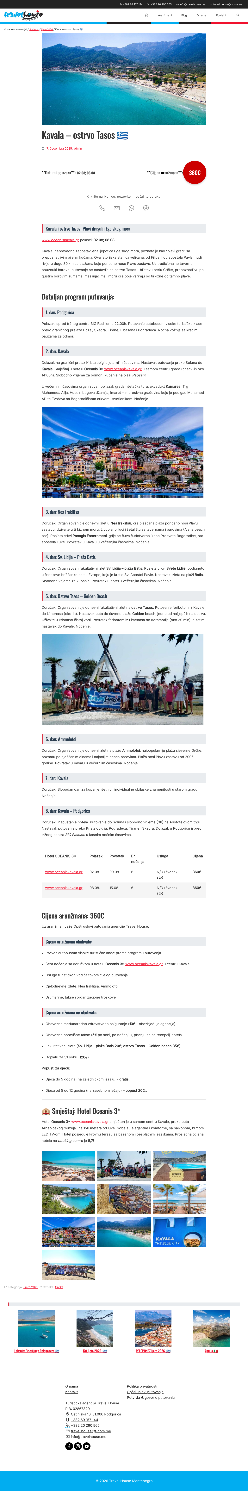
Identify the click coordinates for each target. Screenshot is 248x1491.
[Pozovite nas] (102, 208)
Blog (184, 15)
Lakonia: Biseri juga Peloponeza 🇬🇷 (36, 1350)
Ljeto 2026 (47, 29)
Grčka (59, 1287)
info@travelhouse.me (192, 4)
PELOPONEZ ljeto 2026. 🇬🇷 (153, 1350)
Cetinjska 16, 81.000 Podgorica (96, 1414)
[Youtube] (86, 1449)
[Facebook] (69, 1449)
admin (77, 148)
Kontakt (221, 15)
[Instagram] (78, 1449)
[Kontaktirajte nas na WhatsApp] (131, 208)
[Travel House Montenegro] (23, 15)
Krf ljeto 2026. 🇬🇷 (95, 1350)
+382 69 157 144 (132, 4)
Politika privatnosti (142, 1386)
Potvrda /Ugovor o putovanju (151, 1397)
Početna (34, 29)
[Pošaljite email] (117, 208)
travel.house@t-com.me (227, 4)
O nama (202, 15)
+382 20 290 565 (161, 4)
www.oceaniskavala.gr (60, 240)
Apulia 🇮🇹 (211, 1350)
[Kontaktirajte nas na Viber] (146, 208)
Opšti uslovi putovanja (145, 1392)
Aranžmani (165, 15)
